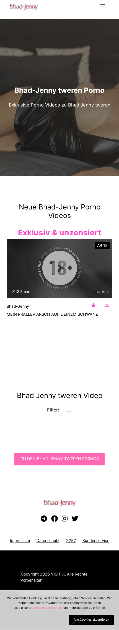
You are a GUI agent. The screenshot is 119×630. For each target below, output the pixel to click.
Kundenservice (95, 540)
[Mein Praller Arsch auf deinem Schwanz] (59, 268)
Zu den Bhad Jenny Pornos (59, 458)
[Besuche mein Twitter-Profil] (75, 519)
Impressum (20, 540)
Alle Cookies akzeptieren (91, 619)
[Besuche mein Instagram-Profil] (65, 519)
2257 (71, 540)
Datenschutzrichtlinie (46, 608)
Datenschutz (48, 540)
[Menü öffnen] (103, 7)
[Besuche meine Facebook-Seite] (54, 519)
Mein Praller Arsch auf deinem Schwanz (52, 314)
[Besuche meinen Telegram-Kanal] (44, 519)
